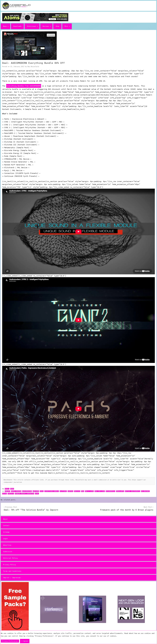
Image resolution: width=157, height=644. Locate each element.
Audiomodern (26, 491)
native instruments (132, 491)
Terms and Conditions (12, 571)
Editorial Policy (10, 558)
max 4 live (89, 491)
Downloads (17, 26)
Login (5, 538)
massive (77, 491)
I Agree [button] (25, 641)
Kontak (70, 491)
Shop (57, 26)
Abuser (7, 491)
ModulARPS (120, 491)
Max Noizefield (33, 66)
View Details (53, 119)
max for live (100, 491)
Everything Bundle (52, 491)
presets (11, 493)
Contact (6, 525)
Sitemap (6, 532)
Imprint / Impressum (11, 577)
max (82, 491)
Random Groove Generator (24, 493)
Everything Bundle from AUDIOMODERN (24, 86)
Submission (7, 551)
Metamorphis (110, 491)
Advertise (7, 545)
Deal (41, 491)
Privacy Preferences (10, 641)
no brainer (145, 491)
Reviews (46, 26)
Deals (7, 489)
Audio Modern (16, 491)
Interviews (31, 26)
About (5, 519)
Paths (4, 493)
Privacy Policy (9, 565)
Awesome (36, 491)
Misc (66, 26)
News (5, 26)
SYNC (37, 493)
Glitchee (63, 491)
